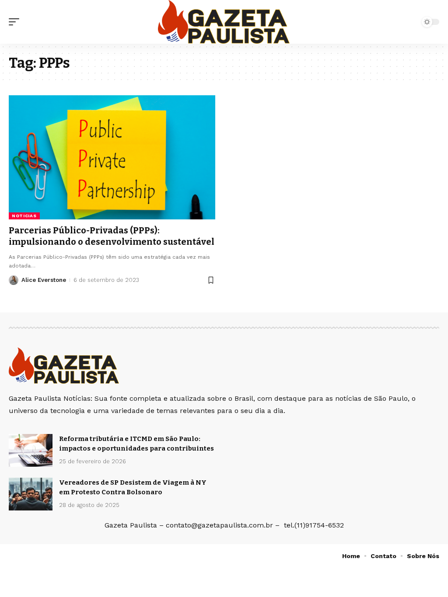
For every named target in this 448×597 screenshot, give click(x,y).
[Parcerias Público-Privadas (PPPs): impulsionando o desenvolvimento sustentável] (112, 157)
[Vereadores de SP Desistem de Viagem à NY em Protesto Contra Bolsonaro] (30, 494)
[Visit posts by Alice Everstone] (13, 280)
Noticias (24, 215)
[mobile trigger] (16, 21)
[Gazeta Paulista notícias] (224, 22)
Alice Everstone (43, 280)
